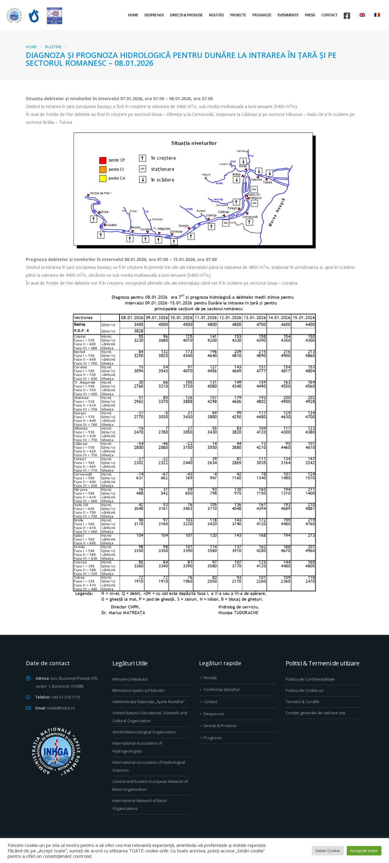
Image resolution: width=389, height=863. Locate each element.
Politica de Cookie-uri (305, 690)
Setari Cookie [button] (327, 850)
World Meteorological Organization (144, 732)
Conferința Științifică (221, 689)
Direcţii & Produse (186, 15)
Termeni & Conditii (302, 701)
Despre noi (154, 15)
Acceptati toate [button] (364, 850)
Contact (329, 15)
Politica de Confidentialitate (310, 679)
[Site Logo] (33, 15)
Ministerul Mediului (129, 679)
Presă (310, 15)
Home (133, 15)
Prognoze (261, 15)
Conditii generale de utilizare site (316, 713)
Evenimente (287, 15)
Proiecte (238, 15)
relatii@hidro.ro (61, 708)
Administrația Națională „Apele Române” (148, 701)
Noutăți (216, 15)
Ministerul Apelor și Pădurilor (138, 690)
